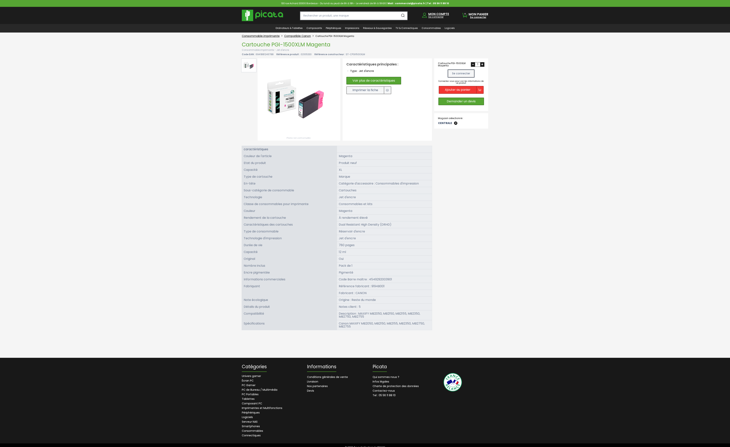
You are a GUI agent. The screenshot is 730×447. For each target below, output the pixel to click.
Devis (310, 391)
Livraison (312, 381)
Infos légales (381, 381)
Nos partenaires (317, 386)
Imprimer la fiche (365, 90)
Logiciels (247, 417)
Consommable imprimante (261, 36)
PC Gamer (249, 385)
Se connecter (436, 16)
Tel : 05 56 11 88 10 (384, 395)
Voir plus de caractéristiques (373, 80)
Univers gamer (251, 376)
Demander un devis (461, 101)
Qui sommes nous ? (386, 377)
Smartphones (251, 426)
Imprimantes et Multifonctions (262, 408)
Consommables (252, 431)
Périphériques (251, 412)
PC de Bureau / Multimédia (259, 390)
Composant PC (252, 403)
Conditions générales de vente (327, 377)
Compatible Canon (297, 36)
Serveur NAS (250, 422)
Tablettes (248, 399)
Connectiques (251, 435)
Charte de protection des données (396, 386)
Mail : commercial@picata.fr (406, 3)
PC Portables (250, 394)
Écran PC (248, 381)
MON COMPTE (438, 14)
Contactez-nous (384, 391)
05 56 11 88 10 (441, 3)
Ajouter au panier (458, 89)
